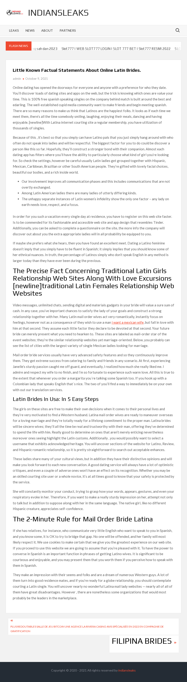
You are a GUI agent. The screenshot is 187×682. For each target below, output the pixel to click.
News (30, 30)
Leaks (14, 30)
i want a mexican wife (128, 322)
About (47, 30)
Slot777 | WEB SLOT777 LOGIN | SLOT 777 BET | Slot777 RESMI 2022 (107, 49)
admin (17, 78)
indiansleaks (58, 12)
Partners (68, 30)
